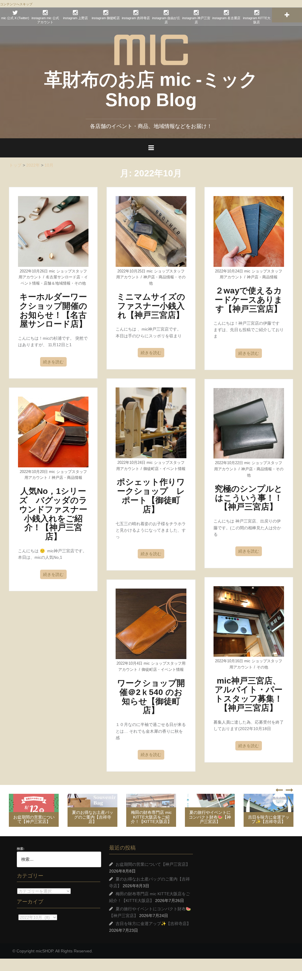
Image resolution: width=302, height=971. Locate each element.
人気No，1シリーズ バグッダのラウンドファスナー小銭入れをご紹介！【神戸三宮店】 (53, 514)
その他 (80, 283)
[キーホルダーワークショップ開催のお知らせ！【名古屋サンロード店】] (53, 231)
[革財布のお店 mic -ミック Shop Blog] (151, 49)
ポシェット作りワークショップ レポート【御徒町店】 (151, 495)
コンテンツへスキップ (16, 4)
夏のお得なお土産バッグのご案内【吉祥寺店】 (92, 817)
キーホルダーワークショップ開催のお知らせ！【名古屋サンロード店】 (53, 310)
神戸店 (149, 277)
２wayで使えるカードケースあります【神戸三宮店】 (249, 299)
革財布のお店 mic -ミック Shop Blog (151, 89)
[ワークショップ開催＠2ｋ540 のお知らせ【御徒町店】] (151, 623)
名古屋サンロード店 (63, 277)
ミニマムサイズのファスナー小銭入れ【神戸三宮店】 (151, 306)
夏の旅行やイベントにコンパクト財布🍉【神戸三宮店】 (210, 817)
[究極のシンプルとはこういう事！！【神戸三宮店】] (249, 422)
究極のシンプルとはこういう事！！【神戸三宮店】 (249, 498)
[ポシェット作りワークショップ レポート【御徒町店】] (151, 422)
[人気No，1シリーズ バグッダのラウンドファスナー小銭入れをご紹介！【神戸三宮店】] (53, 431)
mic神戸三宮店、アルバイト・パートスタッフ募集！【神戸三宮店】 (249, 694)
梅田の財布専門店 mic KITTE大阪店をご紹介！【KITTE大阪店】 (151, 817)
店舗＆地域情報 (57, 283)
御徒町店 (151, 468)
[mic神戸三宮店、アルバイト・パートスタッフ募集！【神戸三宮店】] (249, 621)
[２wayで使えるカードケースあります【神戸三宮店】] (249, 231)
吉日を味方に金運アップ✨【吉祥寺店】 (268, 819)
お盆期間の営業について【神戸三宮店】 (34, 819)
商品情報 (166, 277)
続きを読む (53, 361)
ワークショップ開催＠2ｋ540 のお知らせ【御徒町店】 (151, 696)
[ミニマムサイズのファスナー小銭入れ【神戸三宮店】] (151, 231)
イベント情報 (174, 468)
